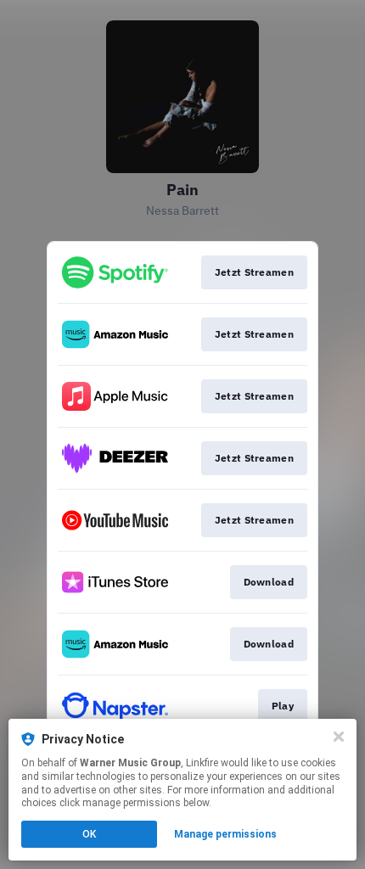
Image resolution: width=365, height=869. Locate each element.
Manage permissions (225, 834)
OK (89, 834)
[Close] (338, 736)
